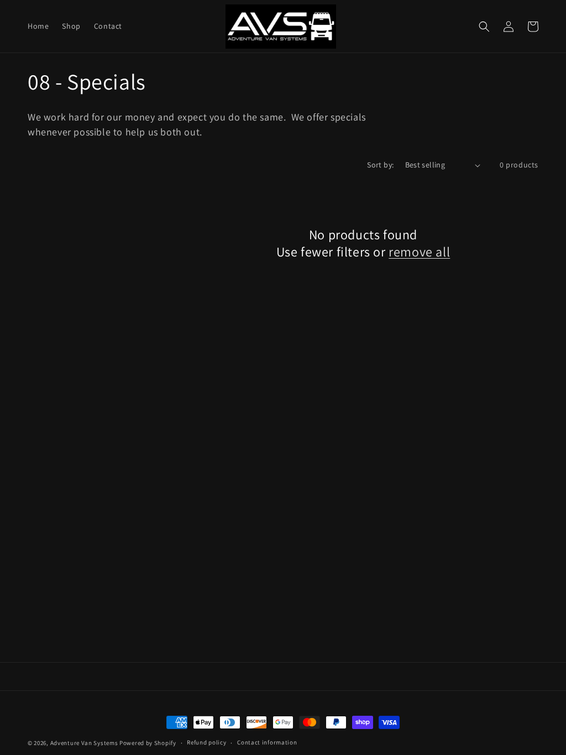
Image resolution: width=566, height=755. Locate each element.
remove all (419, 251)
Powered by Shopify (147, 743)
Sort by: (380, 165)
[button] (484, 26)
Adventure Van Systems (84, 743)
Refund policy (206, 742)
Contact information (267, 742)
